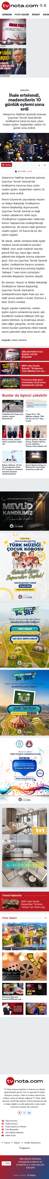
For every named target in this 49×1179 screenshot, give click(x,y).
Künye (7, 1143)
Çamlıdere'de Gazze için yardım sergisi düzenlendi (12, 416)
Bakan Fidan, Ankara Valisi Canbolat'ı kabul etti (12, 441)
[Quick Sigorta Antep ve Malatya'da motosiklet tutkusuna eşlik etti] (36, 457)
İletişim (17, 1143)
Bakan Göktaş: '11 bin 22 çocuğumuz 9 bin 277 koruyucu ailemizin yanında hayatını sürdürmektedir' (12, 469)
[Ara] (41, 5)
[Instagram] (24, 1113)
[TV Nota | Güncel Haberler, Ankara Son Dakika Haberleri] (20, 6)
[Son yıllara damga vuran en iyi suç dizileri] (24, 966)
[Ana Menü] (45, 5)
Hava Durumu (11, 1121)
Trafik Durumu (11, 1124)
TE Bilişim (31, 1175)
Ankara (24, 90)
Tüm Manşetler (11, 1130)
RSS (7, 1163)
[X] (20, 1113)
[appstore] (24, 1148)
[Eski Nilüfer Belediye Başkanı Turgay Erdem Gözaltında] (36, 1009)
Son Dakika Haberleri (14, 1133)
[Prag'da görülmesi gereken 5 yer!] (24, 936)
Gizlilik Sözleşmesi (32, 1143)
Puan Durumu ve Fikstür (15, 1127)
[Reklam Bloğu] (24, 511)
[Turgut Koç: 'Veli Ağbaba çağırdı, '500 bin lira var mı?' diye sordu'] (36, 406)
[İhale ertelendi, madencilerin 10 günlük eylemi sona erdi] (24, 147)
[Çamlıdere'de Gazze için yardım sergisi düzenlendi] (12, 406)
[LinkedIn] (29, 1113)
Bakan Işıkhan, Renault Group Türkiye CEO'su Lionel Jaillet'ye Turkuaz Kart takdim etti (36, 442)
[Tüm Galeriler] (45, 918)
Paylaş (8, 165)
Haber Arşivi (10, 1135)
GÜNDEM (7, 14)
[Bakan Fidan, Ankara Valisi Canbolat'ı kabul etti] (12, 431)
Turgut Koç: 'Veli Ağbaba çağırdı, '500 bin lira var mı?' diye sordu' (35, 417)
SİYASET (36, 14)
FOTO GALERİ (22, 14)
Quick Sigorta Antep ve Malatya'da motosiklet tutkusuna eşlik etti (36, 467)
